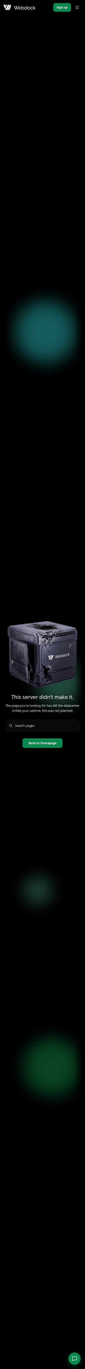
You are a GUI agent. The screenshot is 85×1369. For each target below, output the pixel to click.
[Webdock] (19, 7)
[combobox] (45, 725)
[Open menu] (77, 7)
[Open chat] (74, 1358)
